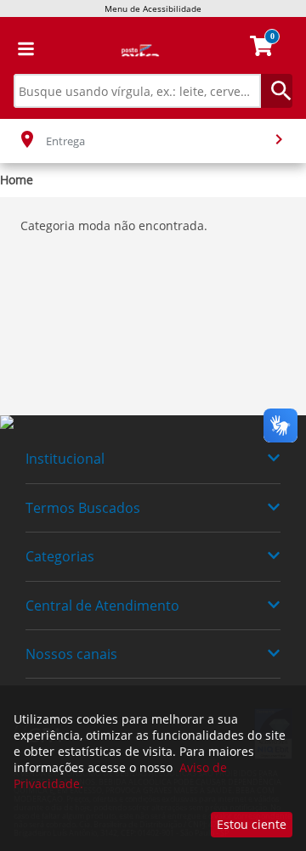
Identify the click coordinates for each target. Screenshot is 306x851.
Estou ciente (251, 824)
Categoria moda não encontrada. (113, 225)
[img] (153, 423)
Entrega (65, 141)
